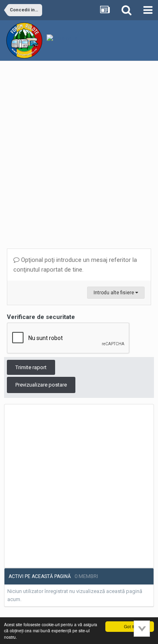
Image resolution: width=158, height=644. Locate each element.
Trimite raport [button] (31, 367)
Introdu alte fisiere (114, 292)
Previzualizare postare (41, 385)
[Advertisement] (79, 151)
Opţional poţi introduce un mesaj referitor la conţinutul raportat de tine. (75, 264)
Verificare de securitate (41, 317)
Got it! (129, 626)
